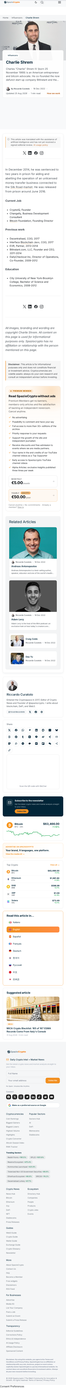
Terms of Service (35, 1380)
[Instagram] (20, 1096)
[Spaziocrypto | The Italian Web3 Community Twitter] (25, 153)
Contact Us (11, 1269)
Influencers (17, 18)
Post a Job (10, 1312)
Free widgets (11, 1281)
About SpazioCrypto (15, 1265)
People (31, 1202)
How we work (53, 93)
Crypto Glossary (13, 1249)
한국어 (16, 958)
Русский (17, 965)
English (16, 929)
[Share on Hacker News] (50, 730)
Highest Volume (13, 1131)
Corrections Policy (14, 1335)
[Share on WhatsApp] (23, 730)
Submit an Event (13, 1316)
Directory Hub (34, 1194)
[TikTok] (39, 1096)
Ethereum (10, 1202)
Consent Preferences (12, 1386)
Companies (32, 1198)
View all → (54, 865)
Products (31, 1206)
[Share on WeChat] (50, 743)
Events (30, 1214)
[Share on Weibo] (43, 737)
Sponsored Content (14, 1351)
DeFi (31, 1127)
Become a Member (14, 1277)
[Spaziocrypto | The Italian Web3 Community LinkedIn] (30, 153)
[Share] (56, 743)
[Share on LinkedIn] (36, 730)
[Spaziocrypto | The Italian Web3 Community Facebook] (36, 153)
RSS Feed (10, 1289)
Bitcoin (9, 1198)
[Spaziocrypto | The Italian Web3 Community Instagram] (41, 153)
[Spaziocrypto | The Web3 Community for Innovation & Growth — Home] (33, 1052)
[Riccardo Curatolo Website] (41, 712)
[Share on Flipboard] (43, 743)
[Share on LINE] (36, 737)
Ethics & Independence (16, 1339)
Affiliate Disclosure (14, 1347)
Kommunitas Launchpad (21, 1167)
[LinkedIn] (33, 1096)
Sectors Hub (34, 1119)
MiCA (10, 1024)
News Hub (10, 1194)
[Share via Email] (56, 737)
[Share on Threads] (9, 737)
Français (17, 943)
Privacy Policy (49, 1380)
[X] (14, 1096)
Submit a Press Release (16, 1320)
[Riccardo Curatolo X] (30, 712)
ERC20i (42, 1176)
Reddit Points (17, 1157)
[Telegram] (27, 1096)
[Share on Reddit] (43, 730)
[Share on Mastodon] (9, 743)
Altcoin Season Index (15, 1143)
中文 (15, 972)
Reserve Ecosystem (19, 1162)
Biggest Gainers (13, 1123)
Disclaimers (11, 1285)
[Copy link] (9, 750)
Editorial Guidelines (14, 1331)
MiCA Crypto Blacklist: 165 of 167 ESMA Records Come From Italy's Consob (29, 1030)
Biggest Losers (12, 1127)
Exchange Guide (13, 1245)
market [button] (28, 187)
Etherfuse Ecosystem (20, 1176)
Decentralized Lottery (19, 1181)
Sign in (21, 507)
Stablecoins (34, 1135)
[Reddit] (45, 1096)
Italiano (16, 922)
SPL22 (37, 1157)
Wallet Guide (11, 1241)
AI (30, 1123)
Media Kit (10, 1304)
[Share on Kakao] (29, 743)
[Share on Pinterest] (16, 737)
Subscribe (21, 811)
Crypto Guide (12, 1237)
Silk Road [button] (16, 187)
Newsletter (11, 1253)
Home (5, 18)
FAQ (8, 1273)
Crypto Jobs (33, 1210)
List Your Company (14, 1308)
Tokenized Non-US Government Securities (28, 1172)
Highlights (10, 1135)
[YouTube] (51, 1096)
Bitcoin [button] (13, 220)
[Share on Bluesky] (56, 730)
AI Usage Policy (13, 1343)
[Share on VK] (29, 737)
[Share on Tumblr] (23, 737)
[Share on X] (9, 730)
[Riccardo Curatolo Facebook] (35, 712)
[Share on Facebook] (16, 730)
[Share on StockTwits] (16, 743)
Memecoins (34, 1131)
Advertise (10, 1300)
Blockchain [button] (27, 242)
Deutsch (17, 951)
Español (17, 936)
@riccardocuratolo (16, 712)
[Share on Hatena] (36, 743)
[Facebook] (8, 1096)
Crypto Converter (13, 1139)
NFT (8, 1214)
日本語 (16, 979)
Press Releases (12, 1222)
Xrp (7, 1206)
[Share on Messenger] (23, 743)
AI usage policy (40, 145)
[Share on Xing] (50, 737)
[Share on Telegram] (29, 730)
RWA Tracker (12, 1147)
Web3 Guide (11, 1233)
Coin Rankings (12, 1119)
